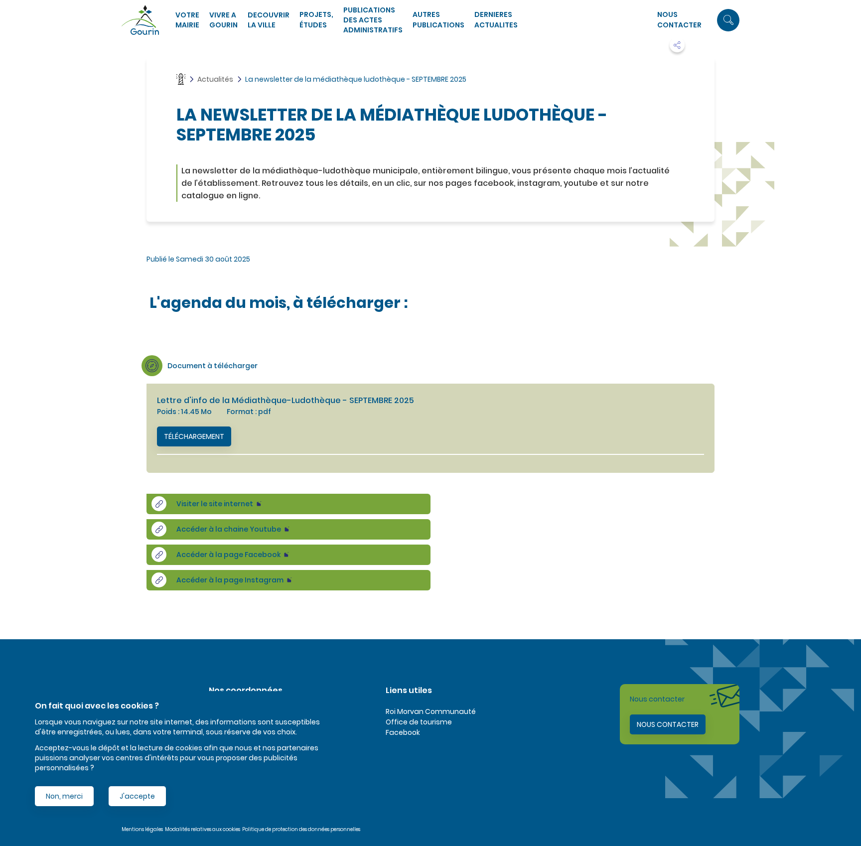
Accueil (180, 79)
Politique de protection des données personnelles (301, 829)
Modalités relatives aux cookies (202, 829)
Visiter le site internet (214, 504)
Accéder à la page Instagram (230, 580)
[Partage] (677, 44)
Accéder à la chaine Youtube (228, 529)
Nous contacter (679, 19)
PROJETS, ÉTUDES (316, 19)
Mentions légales (142, 829)
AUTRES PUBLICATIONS (438, 19)
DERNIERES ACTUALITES (496, 19)
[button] (728, 20)
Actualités (215, 79)
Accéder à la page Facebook (228, 555)
